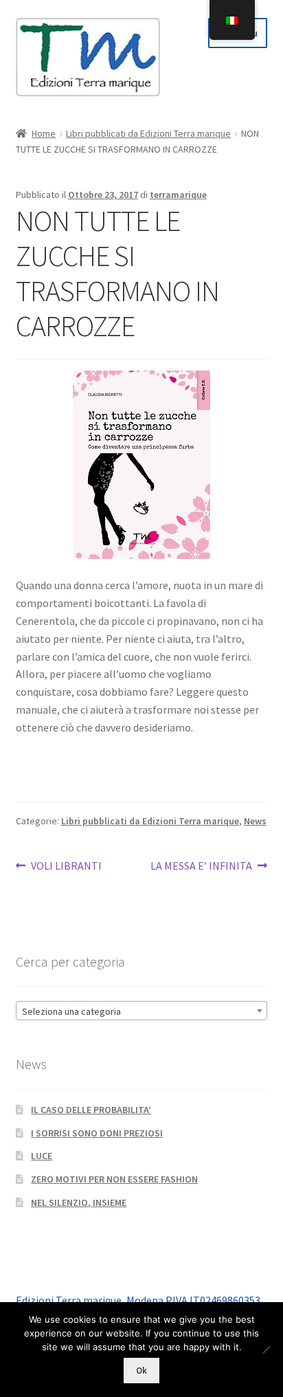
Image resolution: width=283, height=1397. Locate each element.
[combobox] (142, 1010)
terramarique (178, 194)
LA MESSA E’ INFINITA (201, 866)
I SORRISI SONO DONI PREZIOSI (97, 1133)
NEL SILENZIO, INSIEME (78, 1202)
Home (44, 133)
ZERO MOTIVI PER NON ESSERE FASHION (114, 1179)
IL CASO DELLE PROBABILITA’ (91, 1109)
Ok (141, 1370)
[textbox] (141, 1011)
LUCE (41, 1156)
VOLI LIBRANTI (66, 866)
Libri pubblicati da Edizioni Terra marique (148, 133)
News (255, 821)
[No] (266, 1349)
